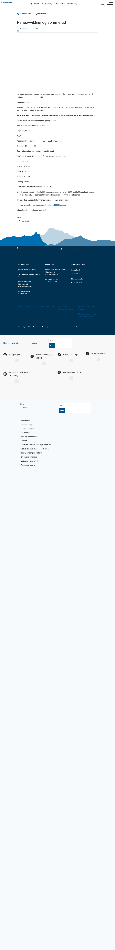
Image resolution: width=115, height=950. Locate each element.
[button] (17, 360)
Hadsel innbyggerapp (26, 306)
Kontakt (34, 343)
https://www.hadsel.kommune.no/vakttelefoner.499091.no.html (41, 205)
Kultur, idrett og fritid (29, 461)
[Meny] (110, 4)
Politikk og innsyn (27, 465)
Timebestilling (26, 425)
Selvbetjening (72, 3)
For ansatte (60, 3)
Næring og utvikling (28, 457)
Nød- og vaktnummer (46, 306)
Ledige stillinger (47, 3)
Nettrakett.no (75, 327)
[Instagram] (15, 392)
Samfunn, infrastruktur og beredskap (35, 445)
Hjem (19, 14)
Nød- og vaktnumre (28, 437)
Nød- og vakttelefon (11, 343)
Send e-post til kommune (27, 269)
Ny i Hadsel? (35, 3)
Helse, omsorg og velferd (31, 453)
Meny (103, 4)
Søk (52, 345)
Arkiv (19, 217)
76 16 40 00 (75, 273)
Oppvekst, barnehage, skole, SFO (34, 449)
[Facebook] (7, 392)
